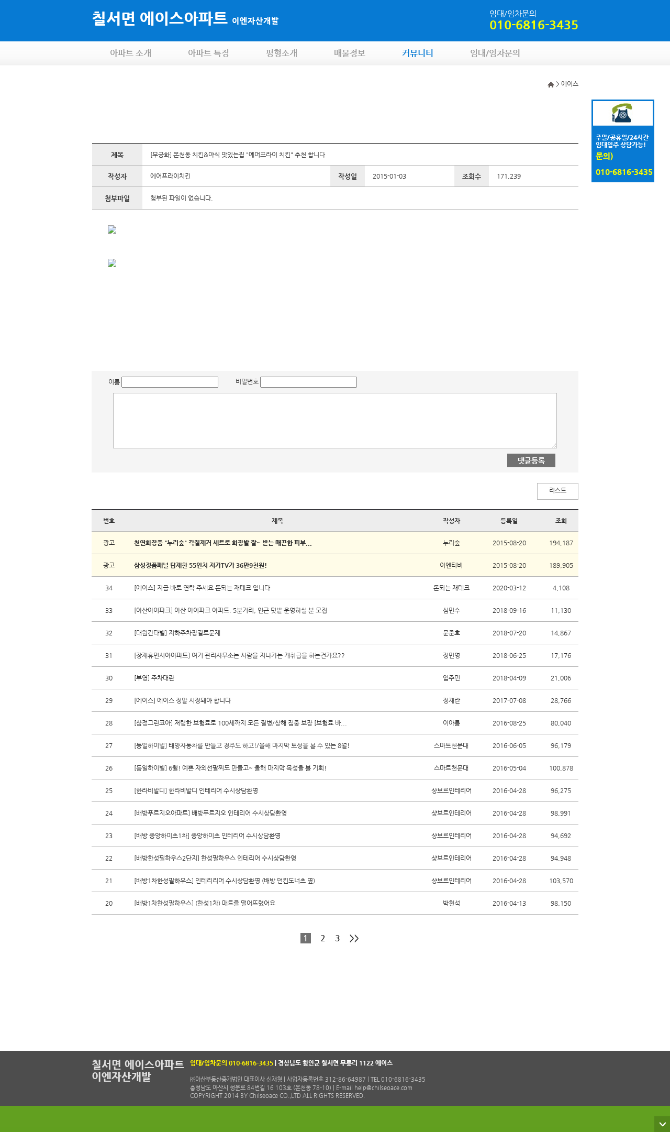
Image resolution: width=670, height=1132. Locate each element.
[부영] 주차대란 (154, 678)
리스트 (557, 490)
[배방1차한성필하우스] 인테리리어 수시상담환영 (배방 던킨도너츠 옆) (224, 880)
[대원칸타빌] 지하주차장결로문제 (177, 632)
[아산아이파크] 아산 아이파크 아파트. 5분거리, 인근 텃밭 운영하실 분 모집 (230, 610)
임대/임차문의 (495, 53)
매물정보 (349, 53)
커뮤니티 (417, 53)
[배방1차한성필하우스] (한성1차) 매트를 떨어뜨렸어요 (204, 903)
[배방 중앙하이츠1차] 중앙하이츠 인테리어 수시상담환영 (207, 835)
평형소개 (281, 53)
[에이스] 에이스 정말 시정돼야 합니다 (182, 700)
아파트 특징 (208, 53)
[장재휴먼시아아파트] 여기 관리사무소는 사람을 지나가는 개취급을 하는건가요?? (239, 655)
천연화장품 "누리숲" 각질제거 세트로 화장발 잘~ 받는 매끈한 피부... (223, 542)
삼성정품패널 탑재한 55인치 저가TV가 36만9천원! (200, 565)
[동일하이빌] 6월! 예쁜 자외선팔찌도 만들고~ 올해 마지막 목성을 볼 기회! (230, 768)
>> (354, 938)
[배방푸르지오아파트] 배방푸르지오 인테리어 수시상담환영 (210, 813)
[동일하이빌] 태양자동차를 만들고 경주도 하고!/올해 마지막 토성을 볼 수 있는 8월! (242, 745)
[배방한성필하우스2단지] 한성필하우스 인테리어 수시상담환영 (215, 858)
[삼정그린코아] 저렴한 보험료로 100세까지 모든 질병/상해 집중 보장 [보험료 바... (240, 723)
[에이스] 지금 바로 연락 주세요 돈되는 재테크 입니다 (202, 587)
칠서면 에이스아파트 (185, 18)
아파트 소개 (130, 53)
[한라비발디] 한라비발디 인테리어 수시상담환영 (196, 790)
